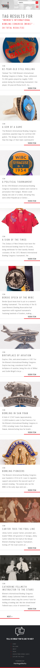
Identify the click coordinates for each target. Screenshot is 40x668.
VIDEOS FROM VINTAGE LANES (21, 654)
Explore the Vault (18, 656)
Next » (9, 616)
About (14, 649)
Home (14, 644)
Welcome (15, 646)
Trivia (14, 651)
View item (32, 88)
